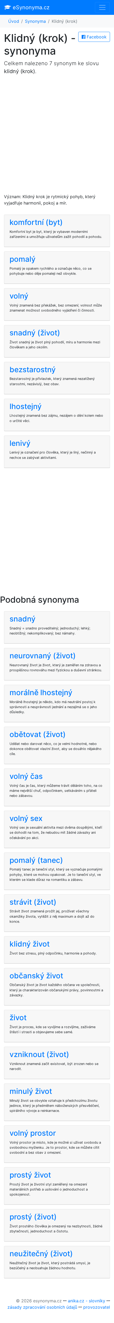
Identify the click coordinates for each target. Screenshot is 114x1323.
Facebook (96, 36)
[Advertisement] (57, 136)
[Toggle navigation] (102, 7)
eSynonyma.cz (30, 7)
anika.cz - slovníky (86, 1300)
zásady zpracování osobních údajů (42, 1307)
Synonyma (35, 21)
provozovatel (96, 1307)
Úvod (13, 21)
